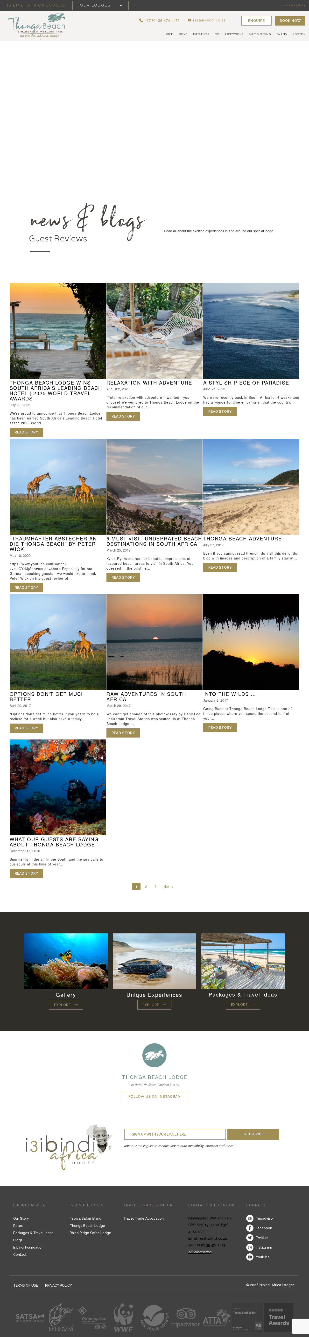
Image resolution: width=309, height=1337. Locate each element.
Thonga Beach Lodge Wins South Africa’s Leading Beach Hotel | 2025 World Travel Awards (56, 390)
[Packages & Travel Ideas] (243, 961)
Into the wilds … (229, 694)
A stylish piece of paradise (246, 382)
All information (199, 1252)
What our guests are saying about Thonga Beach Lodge (54, 842)
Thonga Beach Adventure (242, 538)
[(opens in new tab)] (154, 1055)
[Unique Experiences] (155, 961)
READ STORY (29, 433)
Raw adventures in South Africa (146, 697)
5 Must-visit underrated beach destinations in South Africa (154, 541)
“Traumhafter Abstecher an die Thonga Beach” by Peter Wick (53, 544)
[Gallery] (66, 961)
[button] (167, 20)
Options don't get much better (47, 697)
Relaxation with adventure (149, 382)
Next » (168, 887)
